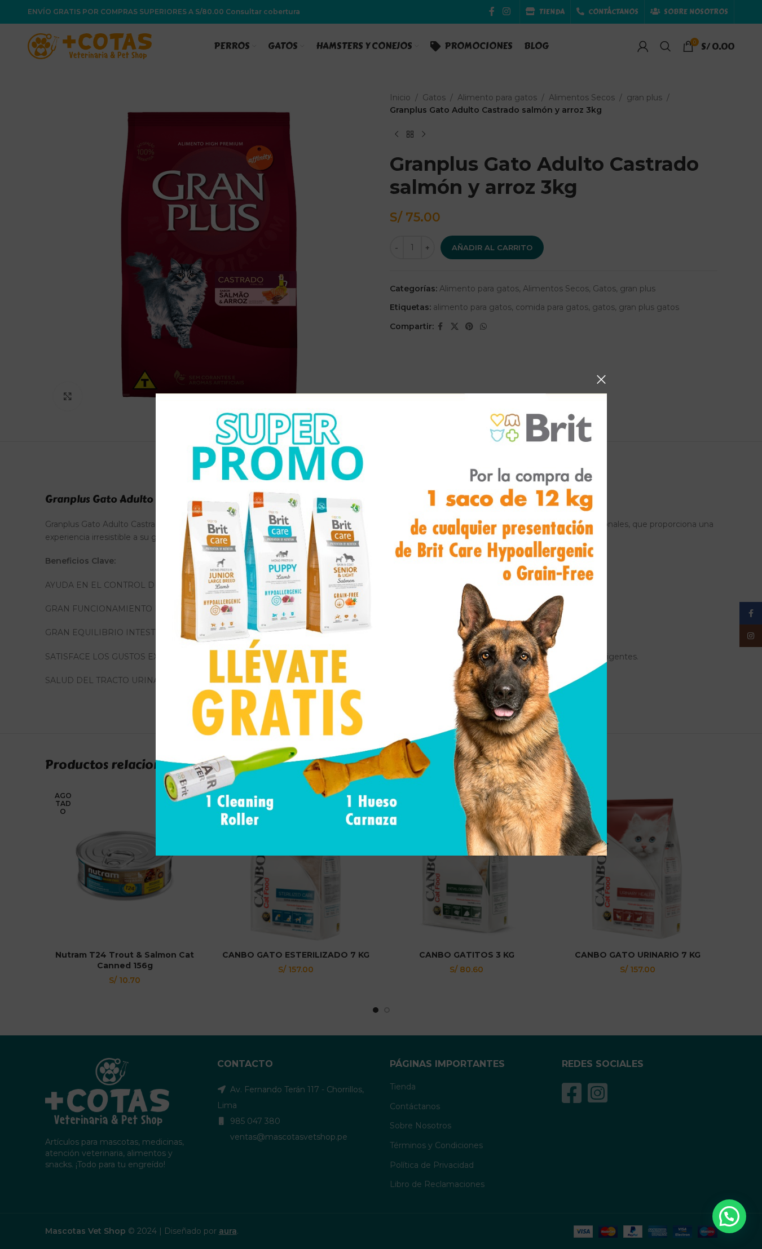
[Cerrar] (601, 379)
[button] (729, 1216)
